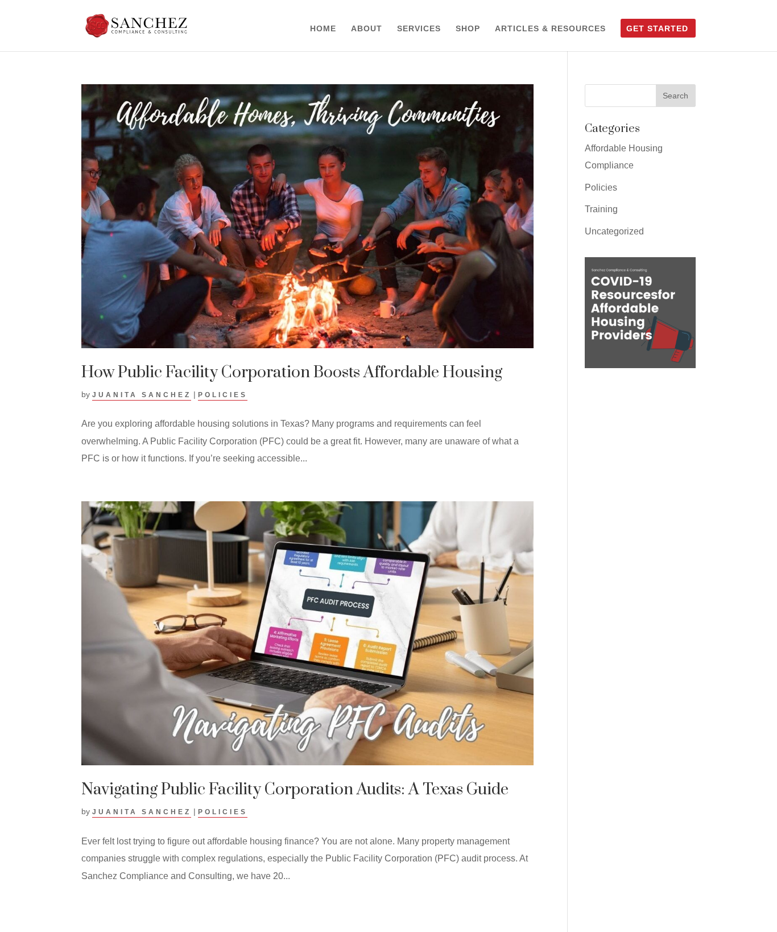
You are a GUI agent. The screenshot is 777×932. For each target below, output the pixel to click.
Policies (222, 395)
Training (601, 209)
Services (419, 28)
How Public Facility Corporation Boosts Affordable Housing (291, 372)
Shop (468, 28)
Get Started (657, 28)
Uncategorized (614, 231)
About (366, 28)
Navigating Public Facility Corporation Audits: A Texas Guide (295, 789)
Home (323, 28)
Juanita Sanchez (141, 395)
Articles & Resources (550, 28)
